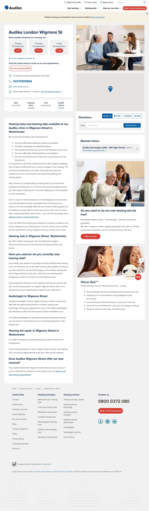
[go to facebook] (100, 422)
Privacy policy (18, 438)
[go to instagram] (107, 422)
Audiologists (69, 427)
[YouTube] (114, 422)
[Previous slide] (79, 260)
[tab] (74, 8)
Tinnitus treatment (20, 429)
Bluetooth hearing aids (47, 412)
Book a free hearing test (135, 8)
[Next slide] (141, 260)
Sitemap (69, 472)
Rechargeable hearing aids (47, 423)
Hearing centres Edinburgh (70, 406)
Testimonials (17, 404)
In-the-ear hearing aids (47, 407)
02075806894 (22, 81)
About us (16, 448)
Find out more (90, 236)
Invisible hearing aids (47, 417)
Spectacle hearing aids (47, 437)
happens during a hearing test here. (24, 217)
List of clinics (69, 437)
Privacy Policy (46, 472)
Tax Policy (37, 472)
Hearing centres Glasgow (70, 413)
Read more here (98, 17)
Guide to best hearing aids (47, 431)
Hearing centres (72, 394)
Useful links (18, 394)
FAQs (14, 433)
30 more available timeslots (20, 58)
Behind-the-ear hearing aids (47, 401)
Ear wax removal (19, 419)
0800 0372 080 (113, 401)
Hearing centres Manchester (70, 421)
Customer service (19, 409)
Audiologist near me (72, 432)
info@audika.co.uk (20, 86)
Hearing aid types (47, 394)
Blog (14, 424)
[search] (144, 2)
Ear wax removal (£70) (20, 68)
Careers (15, 399)
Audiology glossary (20, 443)
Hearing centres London (74, 399)
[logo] (13, 7)
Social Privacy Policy (59, 472)
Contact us (103, 394)
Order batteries (18, 414)
